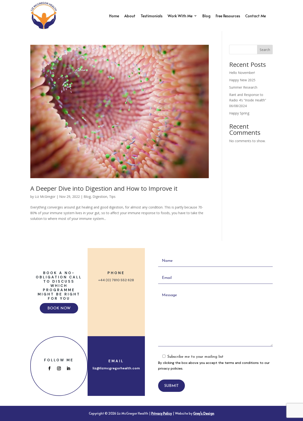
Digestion (100, 196)
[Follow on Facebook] (49, 368)
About (129, 16)
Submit (171, 386)
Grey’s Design (203, 413)
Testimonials (151, 16)
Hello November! (242, 72)
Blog (206, 16)
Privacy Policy (161, 413)
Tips (112, 196)
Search (265, 49)
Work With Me (180, 16)
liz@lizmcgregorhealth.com (116, 368)
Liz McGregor (45, 196)
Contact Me (255, 16)
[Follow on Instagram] (59, 368)
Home (114, 16)
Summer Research (243, 87)
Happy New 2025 (242, 80)
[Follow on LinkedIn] (68, 368)
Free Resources (228, 16)
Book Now (59, 308)
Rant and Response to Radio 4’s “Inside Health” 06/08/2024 (247, 100)
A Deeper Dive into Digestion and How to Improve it (104, 188)
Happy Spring (239, 113)
